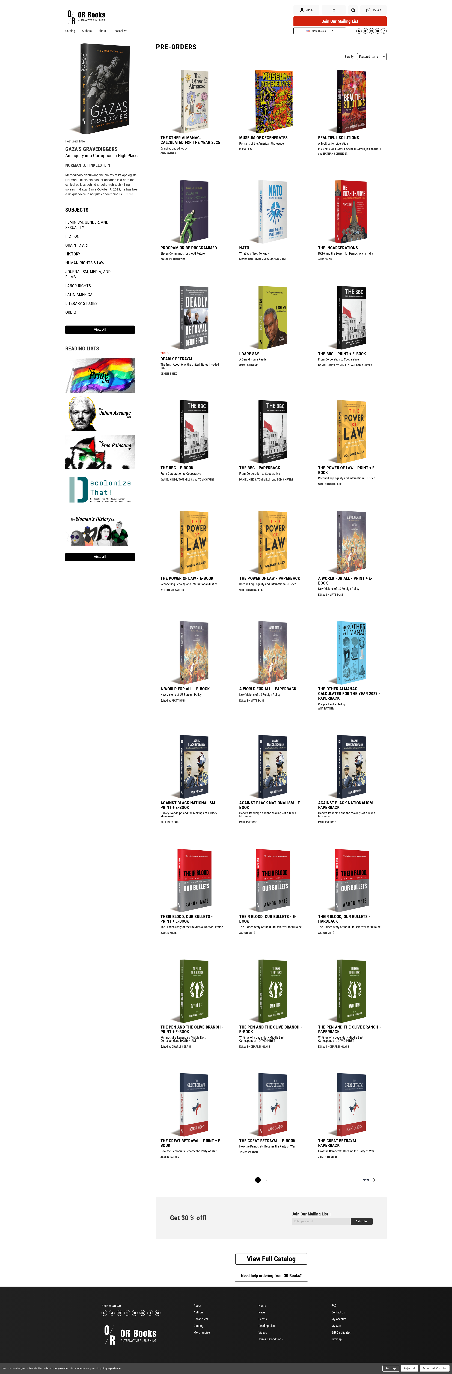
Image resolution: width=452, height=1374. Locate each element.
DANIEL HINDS (326, 365)
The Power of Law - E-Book (186, 578)
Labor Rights (78, 285)
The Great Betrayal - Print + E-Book (191, 1143)
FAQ (334, 1305)
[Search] (353, 10)
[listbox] (372, 56)
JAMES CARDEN (169, 1157)
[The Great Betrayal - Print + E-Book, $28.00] (192, 1105)
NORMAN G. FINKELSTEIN (87, 165)
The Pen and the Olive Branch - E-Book (270, 1029)
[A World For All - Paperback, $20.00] (271, 653)
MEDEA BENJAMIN (250, 259)
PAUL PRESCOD (169, 822)
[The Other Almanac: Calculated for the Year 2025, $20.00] (192, 102)
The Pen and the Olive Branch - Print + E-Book (192, 1029)
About (102, 31)
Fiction (72, 236)
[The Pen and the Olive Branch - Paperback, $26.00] (350, 991)
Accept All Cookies (435, 1368)
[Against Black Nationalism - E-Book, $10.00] (271, 767)
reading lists (82, 348)
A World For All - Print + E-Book (345, 580)
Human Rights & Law (84, 262)
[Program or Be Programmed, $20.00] (192, 212)
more (129, 194)
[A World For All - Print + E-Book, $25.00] (350, 542)
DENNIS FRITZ (168, 373)
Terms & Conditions (270, 1339)
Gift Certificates (341, 1332)
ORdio (70, 312)
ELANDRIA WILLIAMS (330, 149)
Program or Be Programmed (188, 248)
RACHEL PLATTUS (354, 149)
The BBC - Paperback (259, 468)
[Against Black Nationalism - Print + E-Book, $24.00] (192, 767)
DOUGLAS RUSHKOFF (172, 259)
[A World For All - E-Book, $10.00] (192, 653)
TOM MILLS (343, 365)
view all (100, 329)
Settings (390, 1368)
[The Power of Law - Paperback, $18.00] (271, 542)
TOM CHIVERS (364, 365)
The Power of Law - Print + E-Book (347, 470)
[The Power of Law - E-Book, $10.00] (192, 542)
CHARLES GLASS (182, 1046)
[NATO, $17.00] (271, 212)
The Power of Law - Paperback (269, 578)
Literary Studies (81, 303)
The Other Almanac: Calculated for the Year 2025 (190, 140)
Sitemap (336, 1339)
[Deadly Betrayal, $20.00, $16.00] (192, 318)
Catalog (70, 31)
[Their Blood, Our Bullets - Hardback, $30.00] (350, 880)
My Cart (336, 1326)
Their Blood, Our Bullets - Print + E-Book (186, 919)
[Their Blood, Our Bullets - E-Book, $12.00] (271, 880)
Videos (262, 1332)
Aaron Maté (168, 933)
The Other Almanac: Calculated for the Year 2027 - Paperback (349, 694)
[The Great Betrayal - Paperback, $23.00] (350, 1105)
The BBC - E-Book (176, 468)
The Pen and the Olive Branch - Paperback (349, 1029)
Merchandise (202, 1332)
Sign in (309, 9)
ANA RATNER (168, 152)
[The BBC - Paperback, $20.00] (271, 432)
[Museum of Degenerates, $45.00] (271, 102)
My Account (338, 1319)
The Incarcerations (338, 248)
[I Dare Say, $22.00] (271, 318)
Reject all (409, 1368)
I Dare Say (249, 353)
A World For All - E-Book (185, 689)
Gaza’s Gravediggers (91, 149)
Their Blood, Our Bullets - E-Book (267, 919)
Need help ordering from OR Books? (271, 1275)
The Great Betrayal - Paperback (339, 1143)
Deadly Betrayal (176, 359)
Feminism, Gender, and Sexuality (86, 225)
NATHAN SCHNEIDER (335, 153)
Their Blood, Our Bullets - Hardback (344, 919)
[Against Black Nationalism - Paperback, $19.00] (350, 767)
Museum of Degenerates (263, 137)
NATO (244, 248)
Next (366, 1180)
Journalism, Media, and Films (88, 274)
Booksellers (120, 31)
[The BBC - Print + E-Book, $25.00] (350, 318)
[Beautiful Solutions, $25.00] (350, 102)
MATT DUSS (336, 594)
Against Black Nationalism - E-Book (270, 805)
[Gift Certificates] (334, 10)
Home (262, 1305)
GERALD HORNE (248, 365)
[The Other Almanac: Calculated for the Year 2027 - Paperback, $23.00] (350, 653)
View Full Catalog (271, 1259)
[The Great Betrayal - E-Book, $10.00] (271, 1105)
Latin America (79, 294)
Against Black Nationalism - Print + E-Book (189, 805)
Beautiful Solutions (338, 137)
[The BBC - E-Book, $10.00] (192, 432)
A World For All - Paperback (267, 689)
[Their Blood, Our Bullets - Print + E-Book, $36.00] (192, 880)
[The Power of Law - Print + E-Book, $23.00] (350, 432)
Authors (87, 31)
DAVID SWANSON (276, 259)
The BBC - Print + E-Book (342, 353)
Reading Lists (266, 1326)
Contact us (338, 1312)
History (72, 254)
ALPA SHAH (325, 259)
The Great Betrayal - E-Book (267, 1140)
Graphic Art (77, 245)
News (261, 1312)
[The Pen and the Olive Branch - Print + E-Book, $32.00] (192, 991)
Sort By (349, 56)
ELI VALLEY (245, 149)
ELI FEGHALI (373, 149)
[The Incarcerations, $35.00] (350, 212)
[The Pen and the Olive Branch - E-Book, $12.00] (271, 991)
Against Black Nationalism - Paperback (347, 805)
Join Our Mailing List (340, 21)
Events (262, 1319)
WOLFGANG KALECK (330, 484)
